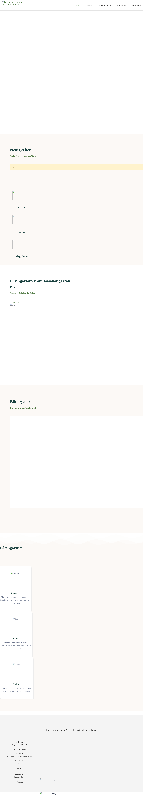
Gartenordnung (19, 777)
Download (137, 5)
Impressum (19, 763)
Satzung (20, 782)
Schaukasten (105, 5)
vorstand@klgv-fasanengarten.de (19, 756)
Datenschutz (19, 768)
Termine (88, 5)
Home (78, 5)
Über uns (121, 5)
